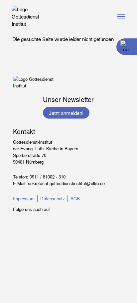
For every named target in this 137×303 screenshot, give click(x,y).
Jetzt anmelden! (66, 112)
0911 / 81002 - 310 (48, 177)
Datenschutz (52, 198)
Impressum (24, 198)
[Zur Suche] (124, 46)
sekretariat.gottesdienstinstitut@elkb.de (66, 183)
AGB (75, 198)
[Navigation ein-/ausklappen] (121, 16)
